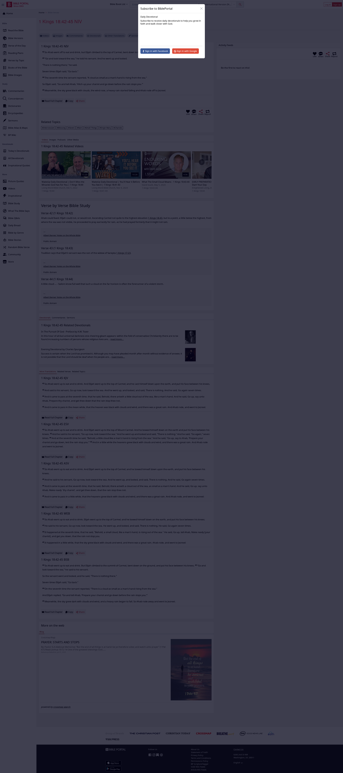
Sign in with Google (186, 51)
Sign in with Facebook (156, 51)
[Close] (201, 8)
